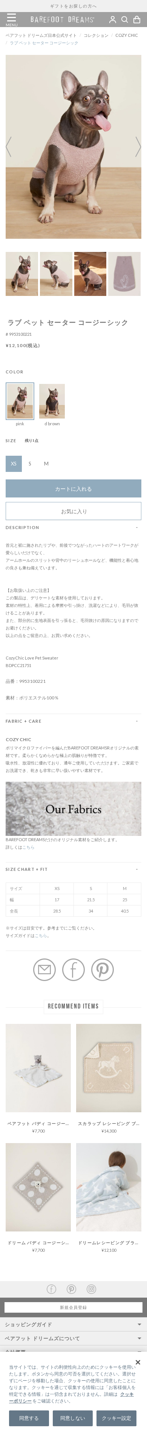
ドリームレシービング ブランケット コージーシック (109, 1242)
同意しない (72, 1418)
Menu (11, 18)
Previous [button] (13, 147)
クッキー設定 (117, 1418)
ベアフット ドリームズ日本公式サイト (41, 35)
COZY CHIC (126, 35)
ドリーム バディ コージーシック (39, 1242)
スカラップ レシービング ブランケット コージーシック (109, 1123)
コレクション (96, 35)
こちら (28, 847)
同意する (29, 1418)
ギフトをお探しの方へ (73, 5)
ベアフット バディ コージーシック (39, 1123)
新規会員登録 (73, 1307)
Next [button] (133, 147)
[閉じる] (138, 1362)
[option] (73, 147)
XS (14, 464)
